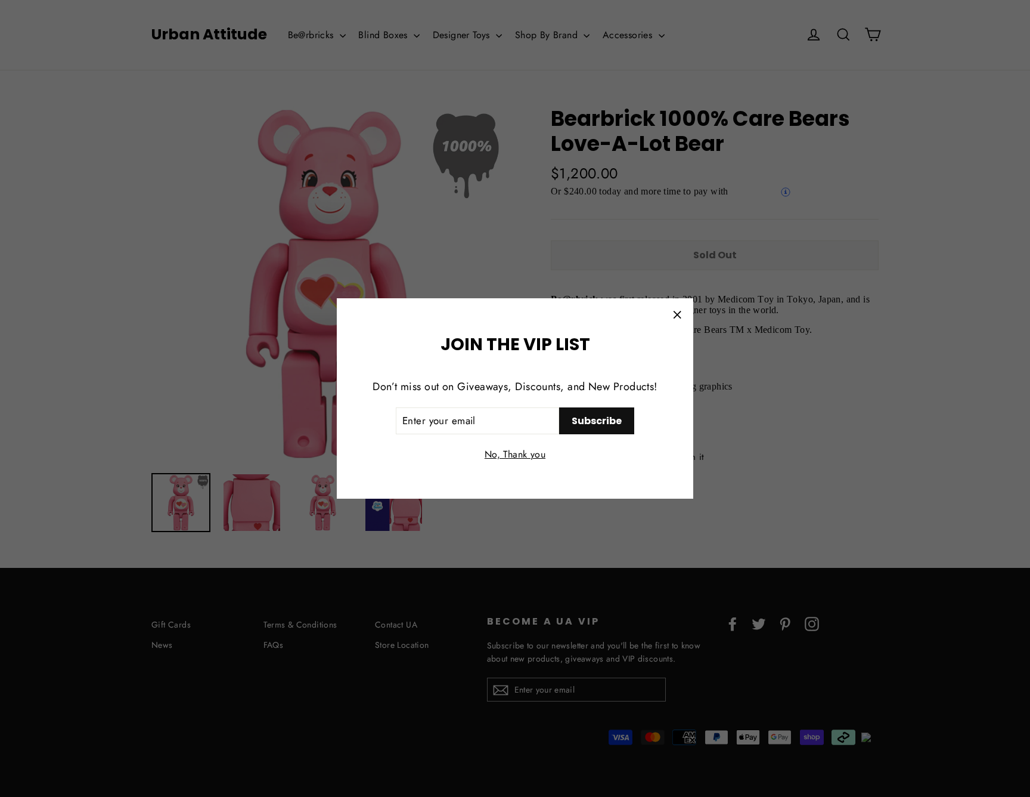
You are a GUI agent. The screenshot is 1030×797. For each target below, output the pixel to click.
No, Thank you (515, 454)
